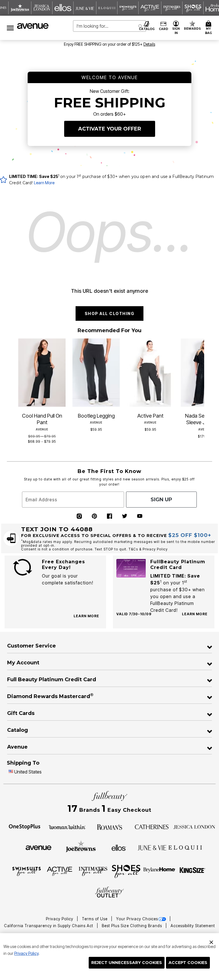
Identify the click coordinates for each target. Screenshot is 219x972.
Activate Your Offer (109, 129)
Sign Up (161, 499)
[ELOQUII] (185, 847)
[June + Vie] (152, 847)
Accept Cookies (188, 962)
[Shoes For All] (126, 871)
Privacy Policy (26, 953)
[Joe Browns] (81, 847)
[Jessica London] (194, 826)
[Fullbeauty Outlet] (109, 892)
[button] (176, 27)
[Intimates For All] (93, 871)
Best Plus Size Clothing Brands (132, 925)
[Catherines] (152, 826)
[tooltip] (20, 7)
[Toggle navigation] (10, 27)
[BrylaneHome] (159, 871)
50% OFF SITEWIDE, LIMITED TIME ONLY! (86, 44)
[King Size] (192, 871)
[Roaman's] (109, 826)
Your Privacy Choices (137, 919)
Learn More (44, 182)
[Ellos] (118, 847)
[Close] (211, 941)
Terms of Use (95, 919)
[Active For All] (59, 871)
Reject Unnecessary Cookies (126, 962)
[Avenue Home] (33, 26)
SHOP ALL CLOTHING (110, 313)
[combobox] (109, 26)
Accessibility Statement (193, 925)
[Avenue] (38, 847)
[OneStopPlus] (24, 826)
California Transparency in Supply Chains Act (49, 925)
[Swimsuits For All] (26, 871)
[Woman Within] (67, 826)
